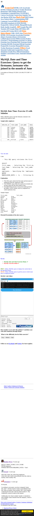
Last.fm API (5, 31)
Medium (8, 337)
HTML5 (3, 10)
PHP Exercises (21, 39)
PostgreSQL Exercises (8, 46)
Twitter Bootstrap (26, 10)
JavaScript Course (12, 15)
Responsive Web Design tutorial (11, 11)
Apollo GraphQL (11, 27)
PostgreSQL (5, 25)
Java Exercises (12, 42)
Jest (2, 17)
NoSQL (17, 25)
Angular (25, 15)
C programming (19, 19)
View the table (4, 153)
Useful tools (11, 50)
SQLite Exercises (25, 44)
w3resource (4, 3)
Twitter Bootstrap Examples (10, 48)
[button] (17, 2)
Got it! (27, 511)
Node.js (6, 19)
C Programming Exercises (16, 40)
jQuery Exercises (6, 37)
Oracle (29, 25)
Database (24, 21)
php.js (17, 10)
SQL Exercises (22, 42)
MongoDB (23, 25)
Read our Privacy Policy (10, 508)
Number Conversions (8, 53)
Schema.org (11, 10)
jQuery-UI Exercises (19, 37)
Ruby (11, 19)
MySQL (23, 23)
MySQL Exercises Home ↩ (11, 263)
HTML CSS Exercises (8, 35)
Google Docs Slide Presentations (18, 52)
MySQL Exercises (13, 44)
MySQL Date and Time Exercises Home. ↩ (16, 261)
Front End (9, 8)
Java (2, 19)
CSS (20, 8)
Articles (3, 55)
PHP (26, 17)
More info (21, 514)
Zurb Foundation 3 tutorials (13, 12)
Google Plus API (26, 27)
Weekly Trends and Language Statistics (14, 387)
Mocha (6, 17)
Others (23, 48)
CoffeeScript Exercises (8, 39)
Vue (29, 15)
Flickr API (25, 29)
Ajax (21, 33)
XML (13, 33)
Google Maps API (16, 29)
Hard (12, 337)
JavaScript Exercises (23, 35)
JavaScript (26, 8)
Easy (3, 337)
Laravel (10, 21)
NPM (10, 17)
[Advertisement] (17, 91)
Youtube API (5, 29)
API (18, 27)
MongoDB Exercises (22, 46)
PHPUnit (17, 21)
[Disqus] (17, 479)
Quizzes (28, 53)
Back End (20, 17)
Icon (20, 15)
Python (30, 17)
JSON (17, 33)
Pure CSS (19, 13)
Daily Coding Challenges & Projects (13, 386)
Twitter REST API (15, 31)
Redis (2, 27)
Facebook (11, 343)
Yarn (14, 17)
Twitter (19, 343)
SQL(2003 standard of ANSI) (11, 23)
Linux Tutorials (20, 53)
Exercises (27, 33)
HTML (16, 8)
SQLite (11, 25)
